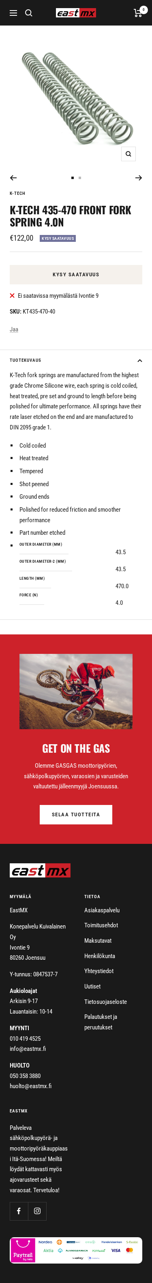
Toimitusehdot (101, 925)
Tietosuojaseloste (105, 1001)
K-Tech (18, 193)
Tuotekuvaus (25, 360)
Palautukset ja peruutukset (100, 1022)
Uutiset (92, 986)
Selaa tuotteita (76, 814)
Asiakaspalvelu (102, 910)
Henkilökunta (99, 956)
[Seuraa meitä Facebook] (19, 1211)
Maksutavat (97, 940)
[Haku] (28, 13)
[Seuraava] (138, 178)
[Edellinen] (13, 178)
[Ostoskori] (138, 13)
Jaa (14, 329)
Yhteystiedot (98, 971)
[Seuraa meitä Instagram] (37, 1211)
